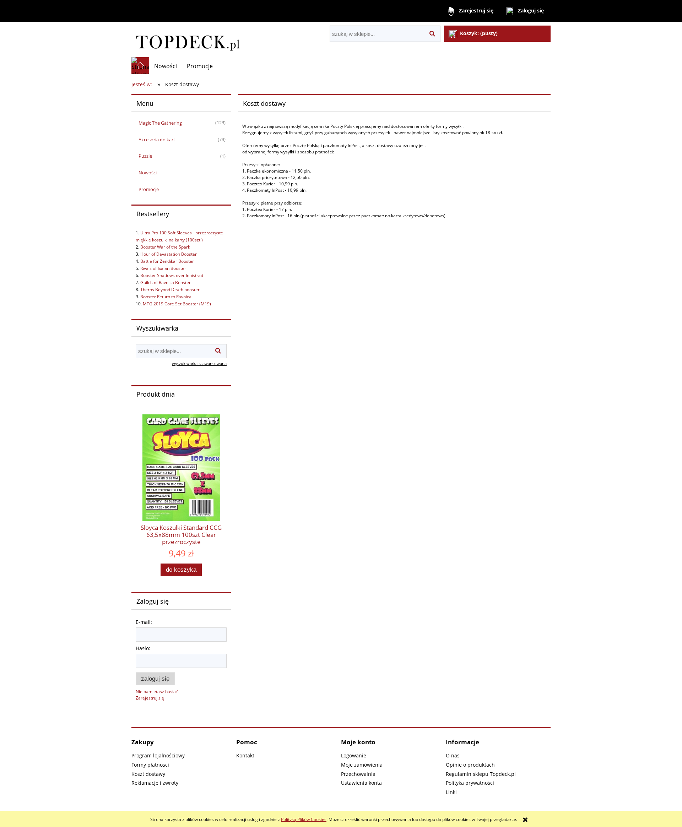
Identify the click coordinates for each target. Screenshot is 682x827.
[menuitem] (165, 66)
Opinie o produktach (470, 764)
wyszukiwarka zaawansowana (199, 363)
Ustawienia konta (361, 782)
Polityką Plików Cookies (303, 819)
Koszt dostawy (148, 774)
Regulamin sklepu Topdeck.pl (481, 774)
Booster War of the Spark (165, 247)
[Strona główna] (187, 39)
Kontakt (245, 755)
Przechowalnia (358, 774)
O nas (453, 755)
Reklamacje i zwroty (154, 782)
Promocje (149, 189)
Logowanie (353, 755)
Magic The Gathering (160, 123)
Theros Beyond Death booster (170, 290)
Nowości (148, 172)
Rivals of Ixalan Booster (163, 268)
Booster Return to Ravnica (165, 297)
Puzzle (145, 156)
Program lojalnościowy (158, 755)
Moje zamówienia (362, 764)
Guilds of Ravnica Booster (165, 282)
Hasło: (143, 648)
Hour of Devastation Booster (168, 254)
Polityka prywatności (470, 782)
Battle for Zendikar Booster (167, 261)
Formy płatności (150, 764)
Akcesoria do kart (157, 139)
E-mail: (144, 622)
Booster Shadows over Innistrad (171, 275)
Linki (451, 792)
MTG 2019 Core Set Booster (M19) (177, 304)
